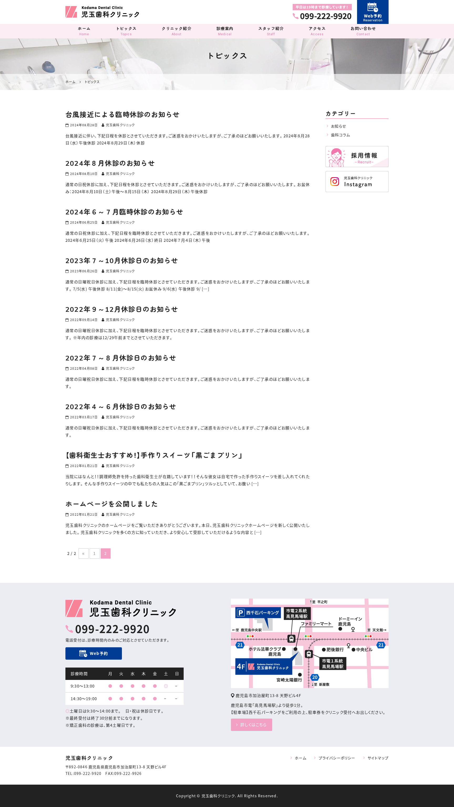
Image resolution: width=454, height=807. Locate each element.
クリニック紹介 (176, 31)
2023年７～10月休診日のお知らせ (121, 260)
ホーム (84, 31)
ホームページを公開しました (111, 504)
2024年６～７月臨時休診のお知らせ (124, 212)
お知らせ (338, 126)
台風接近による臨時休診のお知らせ (122, 114)
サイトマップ (378, 757)
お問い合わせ (363, 31)
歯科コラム (340, 134)
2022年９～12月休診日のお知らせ (121, 309)
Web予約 (99, 653)
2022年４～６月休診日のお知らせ (120, 407)
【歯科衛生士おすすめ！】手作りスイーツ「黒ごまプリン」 (154, 455)
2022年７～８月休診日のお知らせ (120, 358)
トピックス (126, 31)
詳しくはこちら (253, 725)
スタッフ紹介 (271, 31)
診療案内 (225, 31)
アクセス (317, 31)
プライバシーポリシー (337, 757)
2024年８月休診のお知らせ (110, 163)
